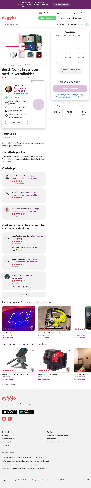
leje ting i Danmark (17, 457)
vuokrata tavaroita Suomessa (19, 461)
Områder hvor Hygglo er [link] (55, 442)
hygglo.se (36, 465)
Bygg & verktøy (15, 65)
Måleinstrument (29, 65)
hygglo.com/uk (41, 468)
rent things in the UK (19, 468)
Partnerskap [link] (51, 439)
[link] (9, 18)
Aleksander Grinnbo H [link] (21, 89)
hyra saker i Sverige (15, 465)
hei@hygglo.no (35, 480)
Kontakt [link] (86, 13)
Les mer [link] (20, 117)
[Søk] (87, 24)
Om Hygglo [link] (6, 432)
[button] (72, 5)
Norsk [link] (80, 480)
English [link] (86, 480)
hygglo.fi (46, 461)
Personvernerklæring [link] (9, 439)
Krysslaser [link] (42, 344)
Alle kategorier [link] (7, 442)
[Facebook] (4, 419)
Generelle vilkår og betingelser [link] (57, 435)
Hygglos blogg (7, 445)
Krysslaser (42, 65)
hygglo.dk (38, 457)
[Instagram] (10, 419)
